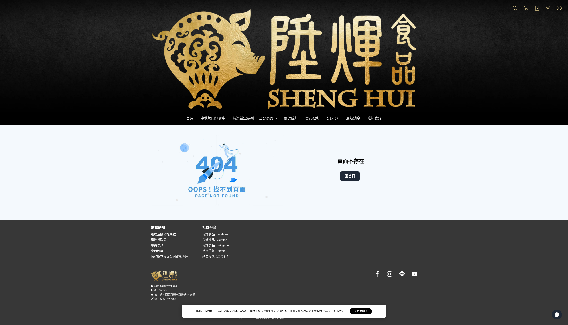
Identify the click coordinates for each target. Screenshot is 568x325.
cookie (219, 311)
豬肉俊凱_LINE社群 (216, 256)
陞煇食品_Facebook (215, 234)
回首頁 (350, 176)
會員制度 (157, 251)
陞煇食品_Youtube (214, 240)
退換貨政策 (158, 240)
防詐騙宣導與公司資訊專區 (169, 256)
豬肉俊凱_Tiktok (213, 251)
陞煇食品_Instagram (215, 245)
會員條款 (157, 245)
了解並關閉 (360, 311)
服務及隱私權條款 (163, 234)
